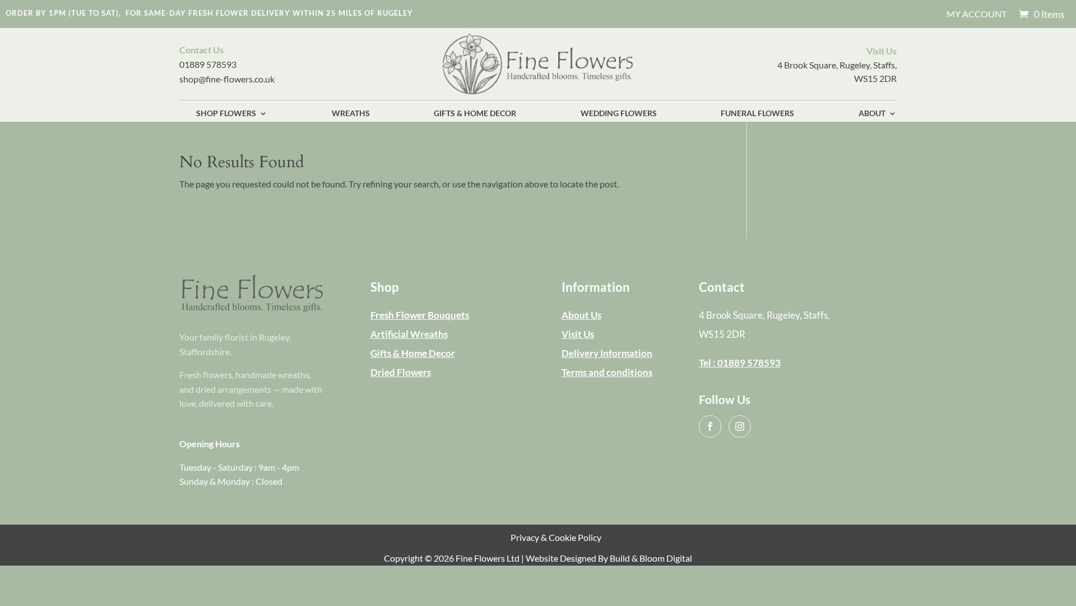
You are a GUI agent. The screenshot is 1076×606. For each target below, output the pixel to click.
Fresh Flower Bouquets (419, 315)
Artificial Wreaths (409, 334)
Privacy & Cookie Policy (556, 537)
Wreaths (351, 113)
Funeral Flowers (757, 113)
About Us (581, 315)
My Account (977, 14)
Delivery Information (607, 353)
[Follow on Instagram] (740, 426)
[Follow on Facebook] (710, 426)
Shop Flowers (226, 113)
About (872, 113)
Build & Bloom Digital (651, 558)
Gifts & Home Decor (475, 113)
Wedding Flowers (619, 113)
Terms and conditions (607, 372)
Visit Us (578, 334)
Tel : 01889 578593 (740, 363)
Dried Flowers (400, 372)
